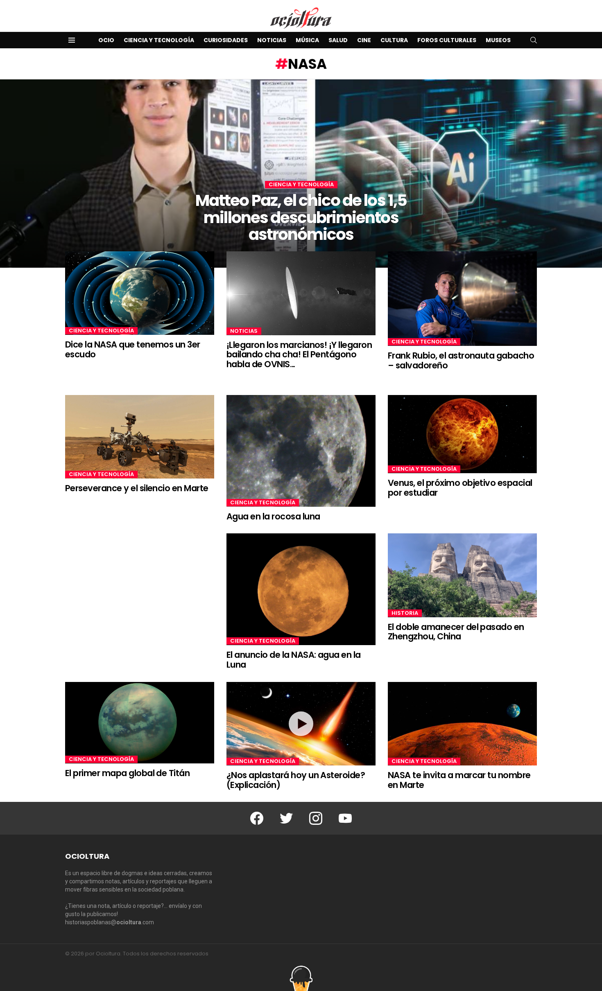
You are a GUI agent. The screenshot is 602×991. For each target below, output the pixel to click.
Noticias (271, 40)
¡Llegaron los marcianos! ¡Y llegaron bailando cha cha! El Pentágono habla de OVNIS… (299, 354)
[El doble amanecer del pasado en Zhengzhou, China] (462, 575)
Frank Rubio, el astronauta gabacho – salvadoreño (461, 360)
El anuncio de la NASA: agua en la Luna (293, 659)
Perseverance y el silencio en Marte (136, 488)
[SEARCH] (533, 40)
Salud (338, 40)
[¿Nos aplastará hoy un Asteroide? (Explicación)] (301, 723)
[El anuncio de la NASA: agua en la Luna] (301, 589)
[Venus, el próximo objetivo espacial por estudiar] (462, 434)
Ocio (106, 40)
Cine (364, 40)
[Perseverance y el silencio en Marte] (139, 437)
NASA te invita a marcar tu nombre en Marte (459, 780)
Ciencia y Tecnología (159, 40)
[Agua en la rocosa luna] (301, 451)
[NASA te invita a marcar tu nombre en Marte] (462, 723)
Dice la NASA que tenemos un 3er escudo (132, 349)
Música (307, 40)
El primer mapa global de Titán (127, 773)
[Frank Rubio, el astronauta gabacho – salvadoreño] (462, 298)
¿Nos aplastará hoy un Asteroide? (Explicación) (295, 780)
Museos (498, 40)
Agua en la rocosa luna (273, 516)
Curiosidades (226, 40)
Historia (405, 613)
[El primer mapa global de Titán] (139, 722)
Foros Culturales (446, 40)
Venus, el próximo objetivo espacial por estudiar (460, 488)
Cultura (394, 40)
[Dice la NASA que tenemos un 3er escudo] (139, 293)
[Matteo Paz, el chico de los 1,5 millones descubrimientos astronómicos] (301, 173)
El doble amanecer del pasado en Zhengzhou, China (456, 632)
